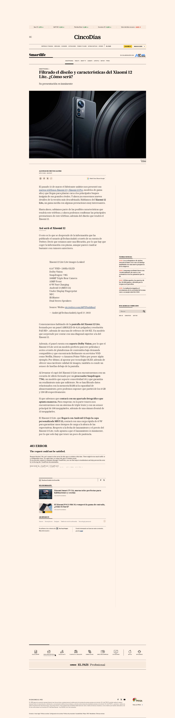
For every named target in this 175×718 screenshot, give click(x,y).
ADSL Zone (140, 55)
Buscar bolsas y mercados (129, 306)
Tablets (77, 60)
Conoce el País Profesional (87, 664)
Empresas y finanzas (47, 46)
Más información (44, 531)
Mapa (84, 713)
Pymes (108, 60)
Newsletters (93, 713)
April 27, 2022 (84, 312)
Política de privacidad (69, 713)
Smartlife (37, 55)
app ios (130, 654)
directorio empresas (102, 654)
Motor (103, 60)
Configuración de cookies (56, 713)
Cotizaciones (72, 46)
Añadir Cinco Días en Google (97, 178)
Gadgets (90, 60)
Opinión (101, 46)
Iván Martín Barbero (60, 495)
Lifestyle (96, 60)
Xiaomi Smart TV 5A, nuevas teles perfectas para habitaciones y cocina (77, 492)
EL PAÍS (107, 45)
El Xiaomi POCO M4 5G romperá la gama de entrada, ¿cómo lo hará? (79, 506)
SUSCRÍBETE (128, 46)
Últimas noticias (92, 46)
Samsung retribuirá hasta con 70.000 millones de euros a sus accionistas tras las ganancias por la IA (131, 273)
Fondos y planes (82, 46)
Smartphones (69, 60)
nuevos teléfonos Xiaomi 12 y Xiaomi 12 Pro (61, 190)
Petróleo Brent (78, 27)
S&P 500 (56, 27)
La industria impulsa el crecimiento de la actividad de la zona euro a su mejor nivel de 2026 (132, 290)
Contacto (31, 713)
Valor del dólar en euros (128, 27)
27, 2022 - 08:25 (45, 173)
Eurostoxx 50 (102, 27)
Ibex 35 (36, 27)
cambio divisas (89, 654)
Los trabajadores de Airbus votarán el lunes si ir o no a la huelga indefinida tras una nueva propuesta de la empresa (132, 263)
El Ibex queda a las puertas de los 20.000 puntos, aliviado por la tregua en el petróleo (131, 282)
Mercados (57, 46)
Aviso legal (37, 713)
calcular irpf (35, 654)
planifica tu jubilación (76, 654)
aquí (81, 531)
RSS (88, 713)
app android (139, 654)
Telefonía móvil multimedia (69, 521)
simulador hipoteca (49, 654)
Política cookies (45, 713)
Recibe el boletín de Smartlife (50, 480)
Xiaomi (41, 521)
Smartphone (48, 521)
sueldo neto (62, 654)
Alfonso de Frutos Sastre (50, 171)
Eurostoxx (128, 315)
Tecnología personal (85, 521)
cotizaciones (116, 654)
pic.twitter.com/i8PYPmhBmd (80, 307)
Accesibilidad (79, 713)
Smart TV (83, 60)
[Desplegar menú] (30, 37)
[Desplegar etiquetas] (104, 521)
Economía (64, 46)
